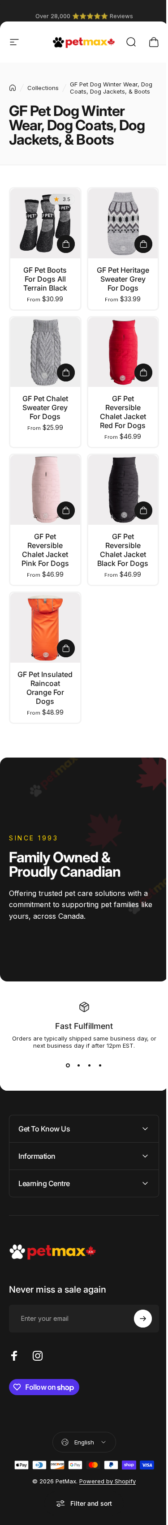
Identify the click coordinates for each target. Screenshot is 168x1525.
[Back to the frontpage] (12, 87)
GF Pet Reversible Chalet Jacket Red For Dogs (123, 412)
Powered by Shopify (104, 1485)
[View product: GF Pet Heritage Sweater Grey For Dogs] (143, 244)
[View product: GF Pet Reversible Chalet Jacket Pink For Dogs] (66, 510)
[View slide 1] (68, 1065)
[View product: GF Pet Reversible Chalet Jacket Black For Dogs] (143, 510)
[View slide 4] (100, 1065)
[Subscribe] (136, 1323)
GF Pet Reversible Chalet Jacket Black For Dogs (122, 550)
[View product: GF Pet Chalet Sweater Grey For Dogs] (66, 372)
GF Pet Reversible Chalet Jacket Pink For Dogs (45, 550)
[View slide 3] (89, 1065)
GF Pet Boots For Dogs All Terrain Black (45, 279)
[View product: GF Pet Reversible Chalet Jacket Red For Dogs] (143, 372)
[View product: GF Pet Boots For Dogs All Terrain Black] (66, 244)
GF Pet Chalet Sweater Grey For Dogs (45, 407)
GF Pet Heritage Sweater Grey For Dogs (123, 279)
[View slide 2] (78, 1065)
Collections (43, 87)
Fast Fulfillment (84, 1026)
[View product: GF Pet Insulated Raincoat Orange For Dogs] (66, 648)
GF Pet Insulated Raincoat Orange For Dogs (45, 688)
